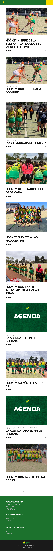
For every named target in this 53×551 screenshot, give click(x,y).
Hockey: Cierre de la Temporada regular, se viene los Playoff (23, 44)
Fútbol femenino (32, 334)
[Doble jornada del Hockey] (26, 120)
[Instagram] (29, 547)
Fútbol (24, 334)
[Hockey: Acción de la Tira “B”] (26, 364)
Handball (13, 335)
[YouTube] (26, 547)
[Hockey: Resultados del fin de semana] (26, 168)
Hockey (15, 38)
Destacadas (9, 38)
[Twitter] (24, 547)
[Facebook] (21, 547)
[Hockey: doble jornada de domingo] (26, 70)
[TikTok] (31, 547)
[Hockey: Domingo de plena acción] (26, 458)
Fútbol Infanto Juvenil (35, 427)
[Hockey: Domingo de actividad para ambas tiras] (26, 266)
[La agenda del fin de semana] (26, 317)
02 (26, 491)
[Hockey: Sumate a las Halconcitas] (26, 217)
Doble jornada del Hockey (26, 142)
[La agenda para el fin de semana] (26, 410)
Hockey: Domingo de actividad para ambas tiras (22, 290)
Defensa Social (10, 334)
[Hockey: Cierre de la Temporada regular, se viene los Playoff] (26, 21)
